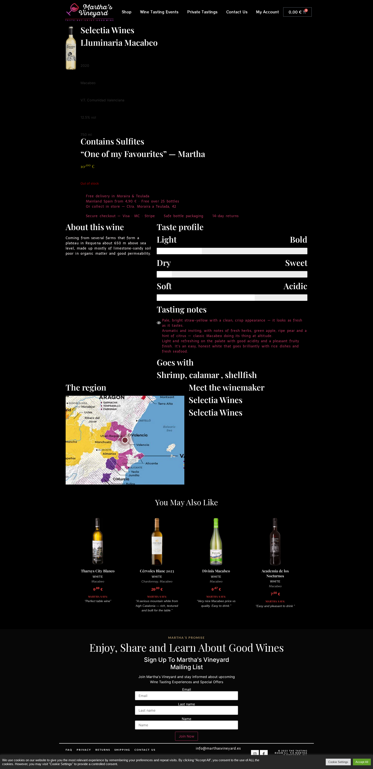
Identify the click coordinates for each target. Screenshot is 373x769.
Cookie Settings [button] (338, 762)
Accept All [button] (362, 762)
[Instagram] (255, 754)
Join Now (186, 736)
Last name (186, 704)
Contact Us (237, 11)
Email (186, 689)
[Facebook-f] (264, 754)
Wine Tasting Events (159, 11)
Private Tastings (202, 11)
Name (186, 718)
